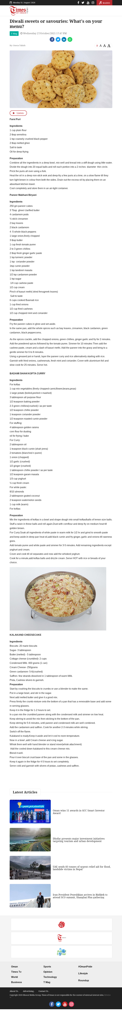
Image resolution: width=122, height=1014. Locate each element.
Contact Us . (44, 991)
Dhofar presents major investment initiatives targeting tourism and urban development (79, 840)
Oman (14, 966)
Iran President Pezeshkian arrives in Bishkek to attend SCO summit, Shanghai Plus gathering (80, 896)
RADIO (106, 2)
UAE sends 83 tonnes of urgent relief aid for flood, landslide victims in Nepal (82, 868)
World (14, 977)
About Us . (14, 991)
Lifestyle (83, 973)
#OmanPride (85, 966)
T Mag (46, 982)
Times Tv (16, 972)
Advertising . (29, 991)
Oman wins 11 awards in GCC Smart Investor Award (79, 812)
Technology (50, 977)
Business (16, 982)
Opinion (47, 972)
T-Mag (14, 33)
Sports (47, 966)
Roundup (83, 980)
